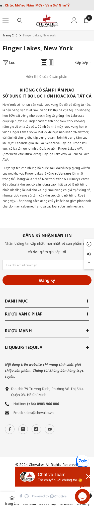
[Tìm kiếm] (20, 20)
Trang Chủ (10, 35)
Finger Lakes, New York (39, 35)
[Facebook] (10, 429)
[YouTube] (49, 429)
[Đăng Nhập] (74, 20)
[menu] (6, 20)
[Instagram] (23, 429)
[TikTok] (36, 429)
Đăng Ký (47, 280)
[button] (44, 62)
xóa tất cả (79, 96)
